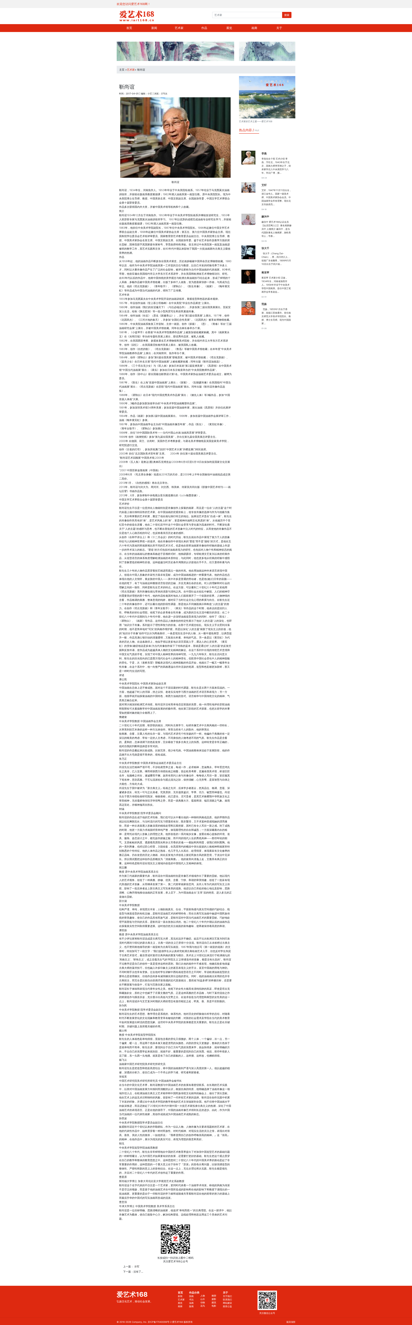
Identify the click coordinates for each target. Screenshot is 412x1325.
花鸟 (202, 1305)
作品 (204, 28)
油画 (191, 1303)
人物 (202, 1295)
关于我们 (227, 1296)
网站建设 (227, 1303)
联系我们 (227, 1299)
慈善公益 (227, 1306)
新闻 (154, 28)
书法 (191, 1299)
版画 (191, 1306)
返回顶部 (290, 1321)
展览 (229, 28)
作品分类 (194, 1292)
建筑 (214, 1302)
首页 (129, 28)
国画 (191, 1296)
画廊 (254, 28)
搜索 (286, 15)
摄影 (214, 1299)
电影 (214, 1305)
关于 (279, 28)
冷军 (136, 1266)
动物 (202, 1302)
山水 (202, 1299)
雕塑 (214, 1295)
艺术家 (179, 28)
